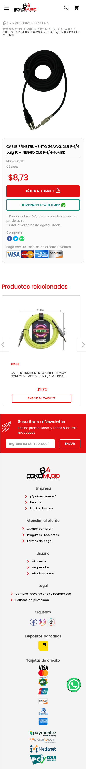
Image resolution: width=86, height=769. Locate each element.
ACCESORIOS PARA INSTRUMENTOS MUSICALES (30, 29)
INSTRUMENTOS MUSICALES (28, 23)
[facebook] (9, 239)
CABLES (67, 29)
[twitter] (15, 239)
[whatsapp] (21, 239)
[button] (6, 8)
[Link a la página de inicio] (5, 23)
